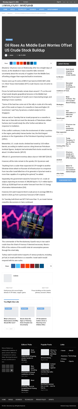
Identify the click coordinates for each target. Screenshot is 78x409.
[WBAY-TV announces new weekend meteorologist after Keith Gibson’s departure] (61, 168)
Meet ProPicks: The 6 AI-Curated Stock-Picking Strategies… (66, 100)
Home (5, 9)
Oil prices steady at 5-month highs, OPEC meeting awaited (66, 156)
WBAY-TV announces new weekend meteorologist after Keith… (66, 169)
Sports (41, 9)
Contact (25, 2)
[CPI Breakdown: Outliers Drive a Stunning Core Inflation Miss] (43, 312)
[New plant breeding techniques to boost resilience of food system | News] (61, 85)
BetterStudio (72, 406)
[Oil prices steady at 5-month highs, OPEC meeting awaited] (61, 154)
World (12, 9)
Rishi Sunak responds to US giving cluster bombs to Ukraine (66, 73)
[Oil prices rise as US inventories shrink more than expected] (61, 127)
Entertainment (52, 9)
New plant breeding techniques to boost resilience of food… (66, 87)
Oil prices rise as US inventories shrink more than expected (66, 128)
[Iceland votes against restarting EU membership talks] (45, 366)
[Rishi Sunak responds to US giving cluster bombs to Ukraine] (61, 71)
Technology (22, 9)
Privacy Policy (63, 360)
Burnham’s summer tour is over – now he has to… (48, 386)
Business (33, 9)
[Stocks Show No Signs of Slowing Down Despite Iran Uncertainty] (27, 312)
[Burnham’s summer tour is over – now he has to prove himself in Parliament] (45, 380)
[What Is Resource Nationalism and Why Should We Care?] (11, 312)
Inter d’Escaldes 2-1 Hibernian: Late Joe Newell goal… (66, 114)
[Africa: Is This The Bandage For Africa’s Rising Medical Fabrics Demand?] (45, 352)
